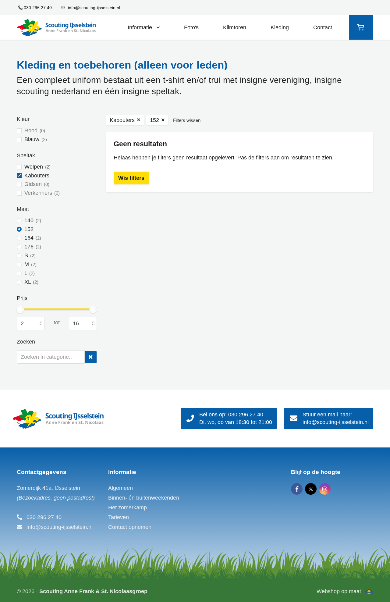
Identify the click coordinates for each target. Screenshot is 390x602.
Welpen (36, 167)
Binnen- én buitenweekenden (143, 498)
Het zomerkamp (127, 507)
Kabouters (36, 176)
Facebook (297, 489)
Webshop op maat (339, 591)
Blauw (34, 139)
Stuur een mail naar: (336, 418)
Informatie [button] (141, 27)
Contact (322, 27)
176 (32, 247)
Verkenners (41, 193)
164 (32, 238)
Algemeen (120, 488)
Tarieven (118, 517)
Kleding (280, 27)
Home (56, 27)
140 (32, 220)
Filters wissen (186, 120)
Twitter (311, 489)
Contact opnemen (129, 527)
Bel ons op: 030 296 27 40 (235, 418)
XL (30, 282)
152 (29, 229)
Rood (34, 130)
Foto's (191, 27)
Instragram (325, 489)
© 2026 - (82, 591)
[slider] (20, 309)
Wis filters (131, 178)
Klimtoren (234, 27)
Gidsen (36, 184)
